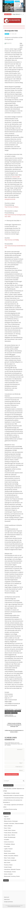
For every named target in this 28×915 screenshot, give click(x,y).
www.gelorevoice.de (10, 199)
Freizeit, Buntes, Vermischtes (10, 832)
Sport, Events (7, 862)
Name (21, 763)
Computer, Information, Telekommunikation (14, 823)
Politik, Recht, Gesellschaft (10, 860)
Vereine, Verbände (8, 874)
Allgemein (7, 33)
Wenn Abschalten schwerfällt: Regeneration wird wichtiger (7, 8)
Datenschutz (7, 899)
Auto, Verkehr (7, 818)
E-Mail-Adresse (19, 766)
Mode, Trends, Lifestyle (9, 857)
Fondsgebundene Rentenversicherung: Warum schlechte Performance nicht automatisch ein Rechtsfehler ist (13, 800)
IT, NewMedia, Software (9, 844)
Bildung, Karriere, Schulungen (11, 821)
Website (21, 770)
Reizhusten (14, 713)
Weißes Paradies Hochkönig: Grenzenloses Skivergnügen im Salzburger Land (14, 725)
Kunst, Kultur (7, 846)
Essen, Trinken (7, 828)
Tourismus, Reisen (8, 864)
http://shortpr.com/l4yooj (11, 207)
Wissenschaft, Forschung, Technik (12, 876)
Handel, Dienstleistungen (9, 837)
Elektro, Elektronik (8, 825)
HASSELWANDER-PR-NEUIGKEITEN (14, 906)
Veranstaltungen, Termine (10, 871)
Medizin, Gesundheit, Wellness (8, 2)
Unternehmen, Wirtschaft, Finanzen (12, 869)
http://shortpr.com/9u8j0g (12, 240)
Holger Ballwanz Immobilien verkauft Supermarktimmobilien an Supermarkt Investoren (19, 6)
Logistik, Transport (8, 848)
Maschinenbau (7, 851)
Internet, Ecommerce (9, 841)
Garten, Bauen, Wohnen (9, 835)
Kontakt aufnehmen (8, 901)
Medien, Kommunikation (9, 853)
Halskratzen (18, 711)
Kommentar (20, 749)
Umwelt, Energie (8, 867)
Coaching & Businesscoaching (10, 809)
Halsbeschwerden (9, 711)
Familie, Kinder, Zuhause (9, 830)
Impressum (6, 897)
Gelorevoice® (16, 177)
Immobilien (17, 1)
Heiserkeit (8, 713)
